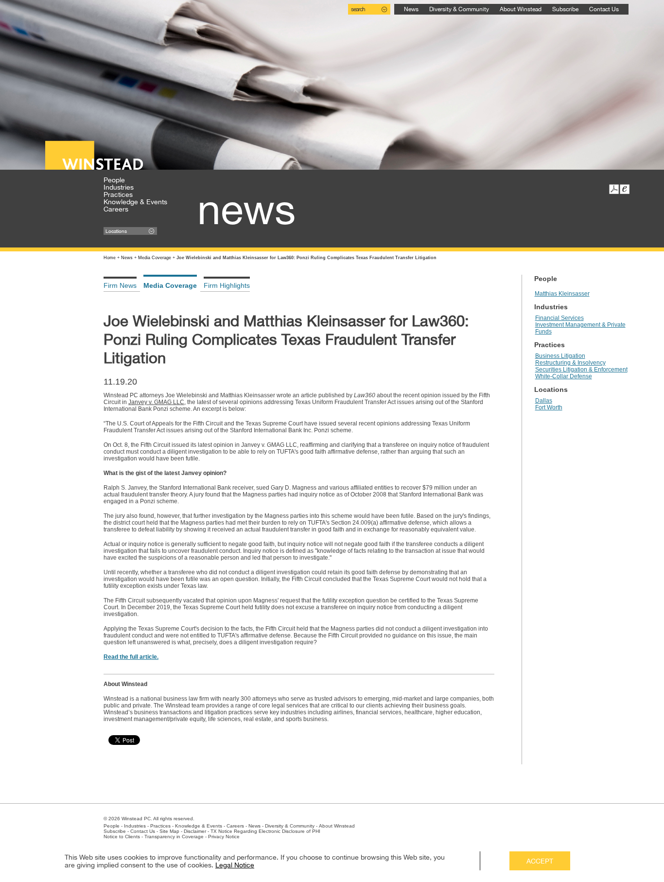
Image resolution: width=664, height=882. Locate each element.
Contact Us (604, 9)
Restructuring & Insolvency (570, 362)
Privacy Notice (224, 836)
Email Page (624, 189)
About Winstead (521, 9)
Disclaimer (195, 831)
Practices (118, 194)
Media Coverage (154, 257)
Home (110, 257)
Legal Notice (234, 865)
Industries (119, 187)
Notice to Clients (122, 836)
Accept (539, 861)
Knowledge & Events (135, 201)
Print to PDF (614, 189)
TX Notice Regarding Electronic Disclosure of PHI (265, 831)
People (114, 179)
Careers (116, 209)
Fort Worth (548, 407)
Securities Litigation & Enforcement (581, 369)
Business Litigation (560, 356)
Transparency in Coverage (174, 836)
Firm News (120, 285)
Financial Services (559, 318)
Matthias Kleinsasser (562, 293)
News (411, 9)
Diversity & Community (459, 9)
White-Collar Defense (563, 376)
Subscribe (565, 9)
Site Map (169, 831)
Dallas (543, 400)
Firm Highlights (227, 285)
